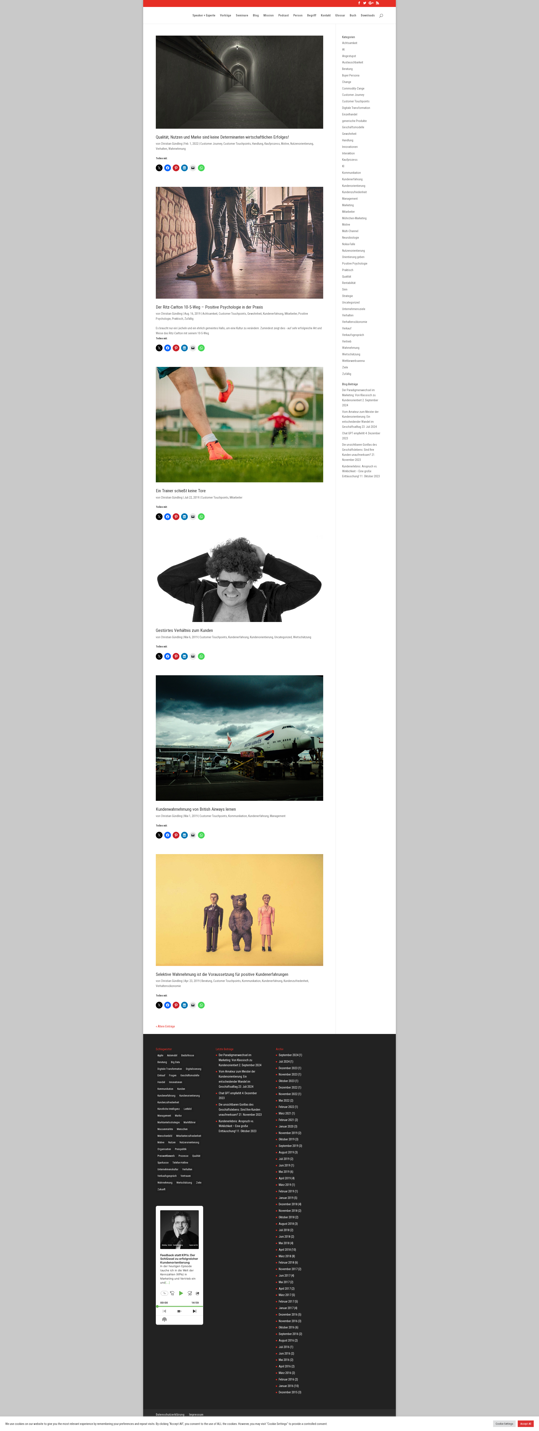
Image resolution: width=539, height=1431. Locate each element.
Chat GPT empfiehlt (353, 433)
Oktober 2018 (287, 1217)
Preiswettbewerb (166, 1155)
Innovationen (350, 146)
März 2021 (285, 1113)
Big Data (175, 1062)
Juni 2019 (284, 1165)
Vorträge (225, 15)
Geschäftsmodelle (353, 127)
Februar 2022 (286, 1107)
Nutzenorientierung (301, 143)
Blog (256, 15)
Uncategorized (283, 637)
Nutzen (172, 1142)
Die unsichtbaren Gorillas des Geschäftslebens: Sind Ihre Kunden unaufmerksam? (359, 449)
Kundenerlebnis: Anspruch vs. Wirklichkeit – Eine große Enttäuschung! (359, 471)
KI (343, 166)
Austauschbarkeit (352, 62)
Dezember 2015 (288, 1392)
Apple (160, 1055)
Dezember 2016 (288, 1314)
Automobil (172, 1055)
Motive (285, 143)
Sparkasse (162, 1162)
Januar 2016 (286, 1386)
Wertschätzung (302, 637)
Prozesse (183, 1155)
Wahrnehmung (177, 148)
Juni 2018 (284, 1236)
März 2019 (285, 1184)
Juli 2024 (284, 1061)
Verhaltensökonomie (168, 986)
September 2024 (288, 1055)
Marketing (348, 205)
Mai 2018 (284, 1243)
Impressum (196, 1414)
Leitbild (188, 1108)
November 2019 (288, 1133)
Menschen (182, 1129)
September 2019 (288, 1145)
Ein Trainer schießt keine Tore (181, 490)
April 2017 (285, 1288)
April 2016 (285, 1366)
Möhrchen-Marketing (354, 218)
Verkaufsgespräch (353, 335)
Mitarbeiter (291, 313)
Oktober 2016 (287, 1327)
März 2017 (285, 1295)
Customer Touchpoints (237, 143)
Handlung (257, 143)
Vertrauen (186, 1175)
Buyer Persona (350, 75)
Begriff (311, 15)
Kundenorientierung (261, 637)
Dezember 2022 (288, 1087)
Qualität (346, 276)
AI (343, 49)
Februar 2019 (286, 1191)
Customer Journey (211, 143)
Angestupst (349, 56)
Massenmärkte (165, 1129)
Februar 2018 (286, 1262)
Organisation (164, 1149)
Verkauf (346, 328)
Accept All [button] (525, 1423)
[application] (179, 1256)
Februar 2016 (286, 1379)
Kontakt (326, 15)
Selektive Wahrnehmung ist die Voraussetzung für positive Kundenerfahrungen (222, 974)
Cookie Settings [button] (504, 1423)
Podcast (283, 15)
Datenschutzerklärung (170, 1414)
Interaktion (348, 153)
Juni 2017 (284, 1275)
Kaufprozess (272, 143)
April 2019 (285, 1178)
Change (346, 82)
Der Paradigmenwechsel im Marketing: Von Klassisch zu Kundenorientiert (359, 395)
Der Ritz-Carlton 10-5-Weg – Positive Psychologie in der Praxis (209, 307)
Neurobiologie (350, 237)
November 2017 (288, 1269)
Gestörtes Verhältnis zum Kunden (184, 630)
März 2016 (285, 1373)
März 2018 (285, 1256)
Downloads (368, 15)
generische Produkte (354, 121)
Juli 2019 (284, 1159)
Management (278, 816)
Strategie (347, 296)
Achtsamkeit (209, 313)
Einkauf (161, 1075)
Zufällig (188, 318)
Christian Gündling (171, 143)
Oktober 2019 (287, 1139)
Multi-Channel (350, 231)
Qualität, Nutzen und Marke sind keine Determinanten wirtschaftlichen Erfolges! (222, 137)
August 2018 (286, 1223)
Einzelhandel (349, 114)
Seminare (242, 15)
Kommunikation (237, 816)
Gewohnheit (254, 313)
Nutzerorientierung (189, 1142)
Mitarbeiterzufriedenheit (188, 1135)
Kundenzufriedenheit (296, 981)
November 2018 (288, 1210)
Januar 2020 (286, 1126)
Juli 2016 (284, 1347)
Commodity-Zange (353, 88)
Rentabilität (349, 283)
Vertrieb (346, 341)
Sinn (344, 289)
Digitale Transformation (356, 108)
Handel (161, 1082)
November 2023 (288, 1074)
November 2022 (288, 1094)
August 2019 (286, 1152)
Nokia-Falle (348, 244)
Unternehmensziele (353, 309)
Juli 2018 (284, 1230)
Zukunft (161, 1189)
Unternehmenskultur (167, 1169)
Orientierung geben (353, 257)
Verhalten (161, 148)
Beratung (206, 981)
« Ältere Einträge (165, 1026)
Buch (353, 15)
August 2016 (286, 1340)
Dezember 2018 (288, 1204)
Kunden (181, 1088)
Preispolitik (181, 1149)
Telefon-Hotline (180, 1162)
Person (298, 15)
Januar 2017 (286, 1308)
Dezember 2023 (288, 1068)
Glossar (340, 15)
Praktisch (177, 318)
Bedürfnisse (187, 1055)
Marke (178, 1115)
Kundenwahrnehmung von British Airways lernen (196, 809)
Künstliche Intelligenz (168, 1108)
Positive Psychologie (354, 263)
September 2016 (288, 1334)
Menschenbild (164, 1135)
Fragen (172, 1075)
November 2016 (288, 1321)
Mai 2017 (284, 1282)
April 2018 (285, 1249)
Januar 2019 (286, 1198)
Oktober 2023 (287, 1081)
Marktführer (190, 1122)
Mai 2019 (284, 1171)
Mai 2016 (284, 1359)
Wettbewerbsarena (353, 360)
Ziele (345, 367)
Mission (268, 15)
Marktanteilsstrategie (168, 1122)
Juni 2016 (284, 1353)
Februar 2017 (286, 1301)
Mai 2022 (284, 1100)
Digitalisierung (193, 1068)
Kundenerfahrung (273, 313)
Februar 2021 (286, 1120)
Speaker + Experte (203, 15)
